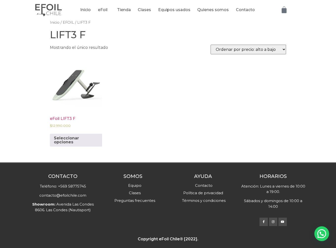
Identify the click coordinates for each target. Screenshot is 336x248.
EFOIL (68, 22)
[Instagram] (273, 222)
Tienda (124, 9)
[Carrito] (284, 9)
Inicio (85, 9)
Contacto (245, 9)
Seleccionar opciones (66, 140)
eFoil (102, 9)
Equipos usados (174, 9)
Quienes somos (213, 9)
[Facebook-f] (264, 222)
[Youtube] (282, 222)
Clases (144, 9)
